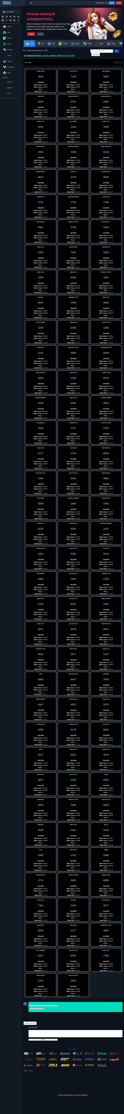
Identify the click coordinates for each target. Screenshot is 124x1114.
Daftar (119, 3)
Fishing (9, 49)
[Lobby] (29, 45)
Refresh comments (30, 1023)
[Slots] (51, 45)
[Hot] (40, 45)
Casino (9, 38)
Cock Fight (10, 67)
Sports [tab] (77, 43)
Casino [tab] (65, 43)
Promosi (9, 82)
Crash (9, 55)
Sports (9, 44)
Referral (9, 87)
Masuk (112, 3)
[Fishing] (87, 45)
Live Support (9, 12)
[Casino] (63, 45)
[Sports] (75, 45)
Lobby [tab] (32, 43)
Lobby (9, 26)
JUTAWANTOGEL (117, 62)
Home (24, 50)
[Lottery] (111, 45)
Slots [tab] (53, 43)
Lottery (9, 61)
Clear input (95, 54)
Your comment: (33, 1027)
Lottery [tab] (113, 43)
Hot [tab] (43, 43)
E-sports (5, 77)
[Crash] (99, 45)
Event (9, 93)
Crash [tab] (101, 43)
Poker (9, 73)
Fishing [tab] (89, 43)
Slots (9, 32)
